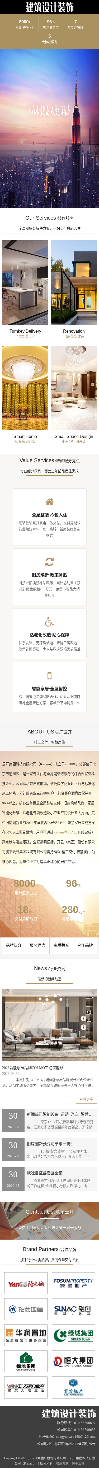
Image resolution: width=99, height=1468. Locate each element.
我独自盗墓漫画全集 (45, 1173)
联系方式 (62, 1463)
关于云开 (78, 1463)
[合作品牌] (26, 1283)
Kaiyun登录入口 (65, 832)
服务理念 (37, 945)
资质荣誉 (61, 945)
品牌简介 (14, 945)
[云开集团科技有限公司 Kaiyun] (49, 1413)
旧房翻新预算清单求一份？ (50, 1144)
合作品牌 (85, 945)
